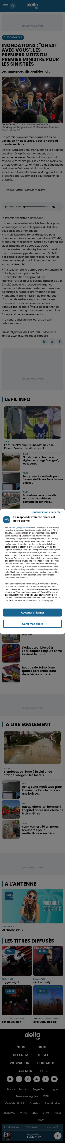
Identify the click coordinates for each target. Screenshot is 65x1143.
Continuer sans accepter (46, 512)
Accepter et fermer (32, 612)
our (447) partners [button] (20, 527)
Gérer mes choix (32, 624)
